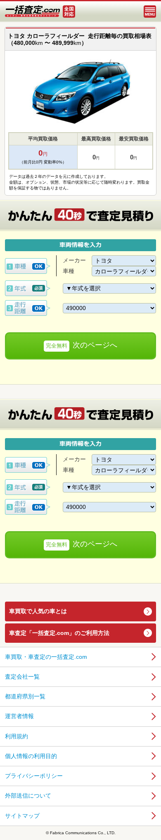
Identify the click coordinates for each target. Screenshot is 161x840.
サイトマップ (22, 815)
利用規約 (16, 736)
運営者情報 (19, 716)
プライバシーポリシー (34, 775)
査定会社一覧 (22, 676)
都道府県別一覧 (25, 696)
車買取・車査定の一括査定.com (46, 656)
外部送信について (28, 795)
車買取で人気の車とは (38, 611)
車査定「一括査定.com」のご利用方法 (59, 633)
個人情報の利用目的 (31, 756)
